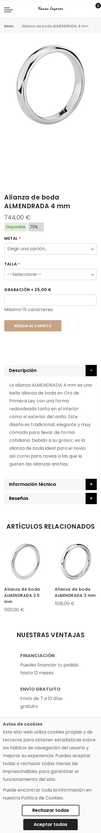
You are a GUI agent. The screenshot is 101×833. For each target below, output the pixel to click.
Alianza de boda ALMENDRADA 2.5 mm (22, 595)
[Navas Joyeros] (50, 9)
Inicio (9, 26)
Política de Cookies (42, 798)
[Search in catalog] (85, 9)
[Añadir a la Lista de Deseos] (72, 325)
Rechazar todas (50, 810)
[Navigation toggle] (8, 9)
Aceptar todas (50, 824)
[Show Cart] (94, 9)
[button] (9, 546)
